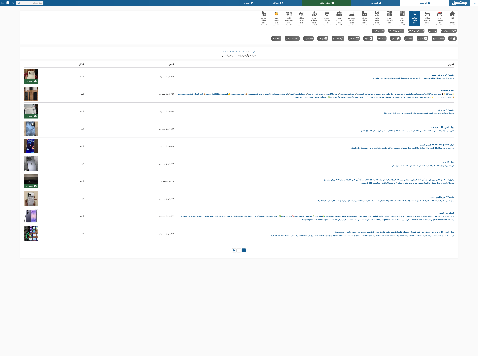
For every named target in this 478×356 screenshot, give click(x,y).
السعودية (245, 51)
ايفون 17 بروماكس (419, 111)
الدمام (225, 51)
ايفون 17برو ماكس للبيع (413, 76)
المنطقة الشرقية (234, 51)
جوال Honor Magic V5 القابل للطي (402, 146)
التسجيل (374, 2)
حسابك (276, 2)
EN (2, 2)
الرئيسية (423, 2)
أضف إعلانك (325, 2)
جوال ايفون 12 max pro (407, 129)
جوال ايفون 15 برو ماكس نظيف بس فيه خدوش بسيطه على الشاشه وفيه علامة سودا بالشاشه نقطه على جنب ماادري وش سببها (362, 233)
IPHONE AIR (316, 93)
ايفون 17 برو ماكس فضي (385, 198)
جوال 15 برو (422, 164)
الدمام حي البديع (317, 216)
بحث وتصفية (37, 2)
